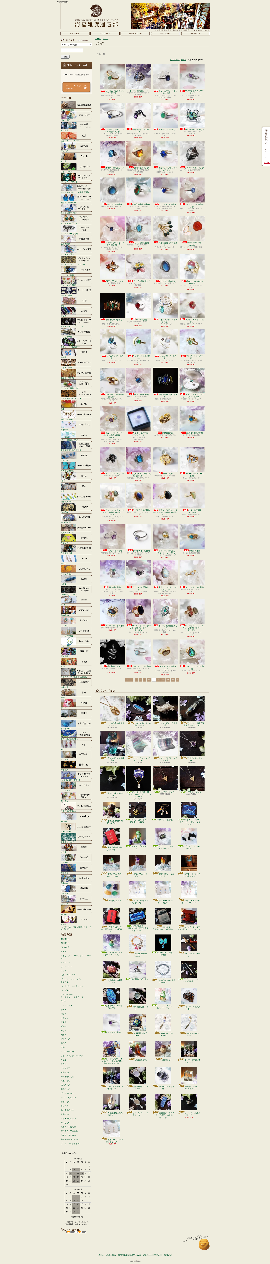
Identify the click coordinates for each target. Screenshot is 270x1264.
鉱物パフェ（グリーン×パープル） (114, 875)
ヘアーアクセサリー (69, 975)
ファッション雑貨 (68, 285)
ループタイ (65, 990)
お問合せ (165, 33)
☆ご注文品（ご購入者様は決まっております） (76, 928)
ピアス (63, 951)
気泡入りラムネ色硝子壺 (116, 759)
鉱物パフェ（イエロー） (166, 875)
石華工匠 (64, 656)
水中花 (63, 409)
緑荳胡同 (64, 893)
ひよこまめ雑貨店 (68, 811)
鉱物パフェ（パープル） (140, 875)
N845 (63, 481)
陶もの (63, 1035)
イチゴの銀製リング (141, 281)
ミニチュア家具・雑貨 (70, 388)
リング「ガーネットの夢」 (194, 321)
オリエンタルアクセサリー (72, 223)
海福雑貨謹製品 (67, 110)
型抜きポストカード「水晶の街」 (114, 1007)
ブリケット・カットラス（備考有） (191, 980)
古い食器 (64, 130)
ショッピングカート (195, 33)
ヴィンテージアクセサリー (72, 182)
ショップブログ (135, 33)
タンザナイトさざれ (166, 1087)
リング (63, 971)
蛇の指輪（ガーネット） (139, 980)
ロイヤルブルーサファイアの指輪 (168, 92)
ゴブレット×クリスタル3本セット (191, 875)
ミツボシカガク (67, 842)
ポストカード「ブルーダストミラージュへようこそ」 (189, 822)
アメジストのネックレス (195, 759)
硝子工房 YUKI (67, 502)
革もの (63, 1043)
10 (149, 680)
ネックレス (65, 962)
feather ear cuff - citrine (192, 1034)
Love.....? (64, 904)
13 (163, 680)
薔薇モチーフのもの (69, 1139)
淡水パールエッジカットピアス (166, 901)
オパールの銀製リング (139, 91)
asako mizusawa (67, 419)
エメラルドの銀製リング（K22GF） (114, 92)
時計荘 (63, 718)
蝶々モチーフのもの (69, 1131)
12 (158, 680)
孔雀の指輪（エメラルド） (168, 244)
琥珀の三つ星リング (114, 281)
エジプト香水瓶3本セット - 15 (115, 1087)
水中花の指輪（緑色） (141, 204)
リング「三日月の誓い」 (141, 357)
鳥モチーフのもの (68, 1127)
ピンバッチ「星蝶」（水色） (165, 954)
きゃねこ (64, 543)
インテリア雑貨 (67, 275)
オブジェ (64, 1018)
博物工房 (64, 770)
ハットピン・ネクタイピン (72, 986)
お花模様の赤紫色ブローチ (115, 981)
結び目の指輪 (168, 433)
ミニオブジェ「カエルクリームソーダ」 (112, 954)
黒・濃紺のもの (67, 1110)
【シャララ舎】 (67, 636)
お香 (63, 306)
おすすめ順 (175, 60)
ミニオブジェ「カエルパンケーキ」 (165, 1006)
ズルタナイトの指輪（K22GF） (168, 667)
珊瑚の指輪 (168, 473)
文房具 (63, 316)
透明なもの (65, 1123)
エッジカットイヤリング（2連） (139, 901)
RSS (70, 1232)
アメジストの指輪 (114, 551)
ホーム (75, 33)
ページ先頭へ (204, 1246)
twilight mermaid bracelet (141, 955)
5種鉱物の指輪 (115, 587)
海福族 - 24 (166, 1060)
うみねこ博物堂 (67, 471)
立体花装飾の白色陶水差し (115, 1114)
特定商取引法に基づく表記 (129, 1255)
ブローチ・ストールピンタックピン (71, 980)
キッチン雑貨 (66, 295)
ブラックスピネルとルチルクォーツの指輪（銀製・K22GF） (165, 512)
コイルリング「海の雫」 (114, 357)
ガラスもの (65, 1039)
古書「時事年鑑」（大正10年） (114, 848)
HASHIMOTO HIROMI (70, 780)
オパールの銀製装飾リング (168, 627)
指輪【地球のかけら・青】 (168, 395)
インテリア (65, 1068)
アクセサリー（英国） (70, 233)
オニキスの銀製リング (114, 473)
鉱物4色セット (115, 900)
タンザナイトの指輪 (141, 551)
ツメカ (63, 708)
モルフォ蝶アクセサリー (71, 213)
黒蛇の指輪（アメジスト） (141, 130)
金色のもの (65, 1114)
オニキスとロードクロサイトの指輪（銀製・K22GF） (140, 628)
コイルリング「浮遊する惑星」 (168, 321)
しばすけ (64, 625)
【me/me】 (65, 863)
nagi (62, 749)
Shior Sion (65, 615)
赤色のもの (65, 1072)
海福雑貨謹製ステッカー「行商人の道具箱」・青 (164, 1115)
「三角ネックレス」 (168, 792)
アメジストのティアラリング (194, 92)
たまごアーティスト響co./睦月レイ (75, 677)
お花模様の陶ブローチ (140, 1034)
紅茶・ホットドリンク (70, 141)
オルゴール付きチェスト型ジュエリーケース (189, 928)
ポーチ (63, 1010)
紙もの (63, 1026)
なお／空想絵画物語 (69, 739)
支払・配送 (111, 1255)
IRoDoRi (64, 460)
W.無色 (64, 924)
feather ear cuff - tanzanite (166, 1034)
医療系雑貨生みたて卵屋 (71, 450)
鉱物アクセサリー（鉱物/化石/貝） (75, 192)
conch (63, 605)
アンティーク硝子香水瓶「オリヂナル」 (194, 724)
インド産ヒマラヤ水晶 (169, 724)
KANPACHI (66, 522)
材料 (63, 1047)
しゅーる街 (65, 646)
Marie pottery (66, 832)
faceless (64, 914)
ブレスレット (66, 967)
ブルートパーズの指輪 (141, 666)
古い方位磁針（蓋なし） (140, 1008)
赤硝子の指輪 (141, 320)
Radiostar (64, 883)
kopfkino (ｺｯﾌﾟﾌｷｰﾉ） (69, 594)
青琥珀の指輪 (194, 551)
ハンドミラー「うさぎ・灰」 (140, 1114)
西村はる (64, 801)
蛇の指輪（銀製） (114, 666)
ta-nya (63, 667)
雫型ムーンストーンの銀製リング (168, 588)
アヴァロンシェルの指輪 (194, 667)
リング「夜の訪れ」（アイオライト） (140, 434)
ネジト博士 (65, 759)
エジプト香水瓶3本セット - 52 (192, 1061)
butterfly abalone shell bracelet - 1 (167, 981)
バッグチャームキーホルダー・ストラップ (72, 995)
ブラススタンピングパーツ (72, 398)
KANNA (64, 512)
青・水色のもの (67, 1077)
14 (168, 680)
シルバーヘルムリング (194, 168)
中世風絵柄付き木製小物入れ (115, 822)
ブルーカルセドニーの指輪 (194, 474)
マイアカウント (75, 40)
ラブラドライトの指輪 (114, 626)
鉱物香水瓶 (65, 244)
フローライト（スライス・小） (142, 759)
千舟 (63, 698)
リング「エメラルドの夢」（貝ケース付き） (193, 395)
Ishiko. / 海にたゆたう (70, 440)
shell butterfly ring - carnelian (194, 244)
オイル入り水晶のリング (116, 794)
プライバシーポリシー (152, 1255)
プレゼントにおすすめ (70, 1143)
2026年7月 (65, 943)
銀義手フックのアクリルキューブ (191, 1087)
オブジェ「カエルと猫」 (139, 847)
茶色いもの (65, 1102)
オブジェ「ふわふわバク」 (191, 847)
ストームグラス (67, 368)
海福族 (63, 1060)
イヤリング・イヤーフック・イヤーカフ (76, 957)
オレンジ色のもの (68, 1098)
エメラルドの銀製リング (168, 130)
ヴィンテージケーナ (192, 955)
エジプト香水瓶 (67, 378)
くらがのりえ (66, 574)
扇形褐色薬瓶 (141, 1060)
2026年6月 (65, 947)
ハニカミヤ (65, 790)
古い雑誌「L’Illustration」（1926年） (163, 928)
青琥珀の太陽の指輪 (194, 433)
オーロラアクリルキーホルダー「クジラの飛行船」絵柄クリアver (111, 1061)
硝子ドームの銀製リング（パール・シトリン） (166, 552)
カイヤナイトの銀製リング (194, 205)
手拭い (63, 1001)
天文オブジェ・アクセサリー (73, 264)
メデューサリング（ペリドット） (165, 847)
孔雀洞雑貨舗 (66, 553)
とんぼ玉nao (66, 728)
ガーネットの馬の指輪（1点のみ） (114, 395)
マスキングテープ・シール (72, 326)
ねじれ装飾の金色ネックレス (116, 724)
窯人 (63, 491)
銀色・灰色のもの (68, 1118)
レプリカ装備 (66, 337)
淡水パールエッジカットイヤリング (190, 901)
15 (173, 680)
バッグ (63, 1014)
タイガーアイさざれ (192, 1008)
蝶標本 (63, 357)
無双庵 (63, 852)
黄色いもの (65, 1081)
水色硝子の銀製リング (114, 168)
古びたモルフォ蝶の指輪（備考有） (141, 474)
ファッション (66, 1005)
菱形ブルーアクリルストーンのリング (168, 169)
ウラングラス (66, 172)
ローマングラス (67, 254)
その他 (63, 1064)
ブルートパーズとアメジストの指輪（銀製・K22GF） (113, 435)
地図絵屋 (64, 687)
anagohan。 (65, 429)
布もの (63, 1030)
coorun (63, 563)
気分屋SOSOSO (67, 533)
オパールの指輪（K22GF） (194, 511)
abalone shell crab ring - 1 (194, 129)
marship (64, 821)
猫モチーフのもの (68, 1135)
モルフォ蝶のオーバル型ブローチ (142, 724)
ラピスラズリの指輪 (168, 204)
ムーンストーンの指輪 (194, 587)
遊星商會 (64, 873)
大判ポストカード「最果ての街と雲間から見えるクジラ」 (137, 928)
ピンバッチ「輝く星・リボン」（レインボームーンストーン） (139, 794)
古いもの (64, 151)
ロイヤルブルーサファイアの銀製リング (114, 130)
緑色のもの (65, 1085)
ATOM (82, 1232)
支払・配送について (105, 33)
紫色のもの (65, 1089)
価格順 (183, 60)
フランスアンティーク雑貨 (72, 1056)
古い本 (63, 161)
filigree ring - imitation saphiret (194, 282)
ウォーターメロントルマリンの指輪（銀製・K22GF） (113, 512)
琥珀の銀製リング (141, 168)
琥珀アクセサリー (68, 203)
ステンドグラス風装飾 (70, 347)
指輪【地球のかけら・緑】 (114, 321)
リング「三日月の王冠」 (194, 357)
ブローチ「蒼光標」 (165, 820)
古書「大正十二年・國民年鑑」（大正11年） (111, 929)
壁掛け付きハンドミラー (140, 1087)
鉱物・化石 (65, 120)
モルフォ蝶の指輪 (114, 204)
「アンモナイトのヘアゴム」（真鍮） (139, 821)
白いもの (64, 1106)
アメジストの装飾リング (141, 588)
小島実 (63, 584)
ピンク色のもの (67, 1093)
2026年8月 (65, 939)
